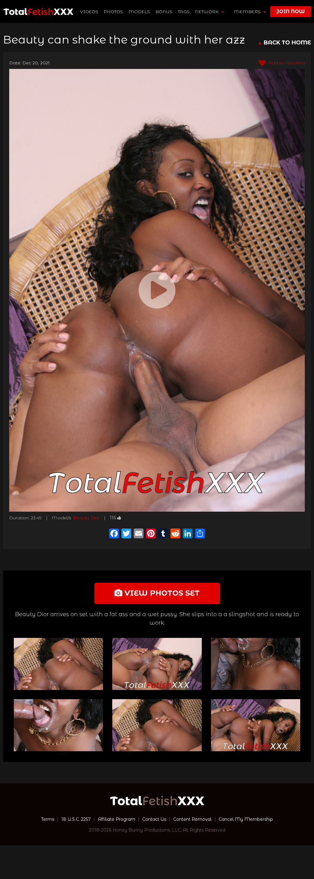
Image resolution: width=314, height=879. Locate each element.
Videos (89, 11)
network (207, 11)
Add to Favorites (286, 63)
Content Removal (192, 819)
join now (290, 11)
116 (113, 518)
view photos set (161, 593)
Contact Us (154, 819)
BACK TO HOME (287, 43)
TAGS (184, 11)
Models (139, 11)
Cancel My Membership (246, 819)
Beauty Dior (86, 518)
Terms (47, 819)
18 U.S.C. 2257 (76, 819)
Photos (113, 11)
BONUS (163, 11)
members (248, 11)
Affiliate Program (116, 819)
